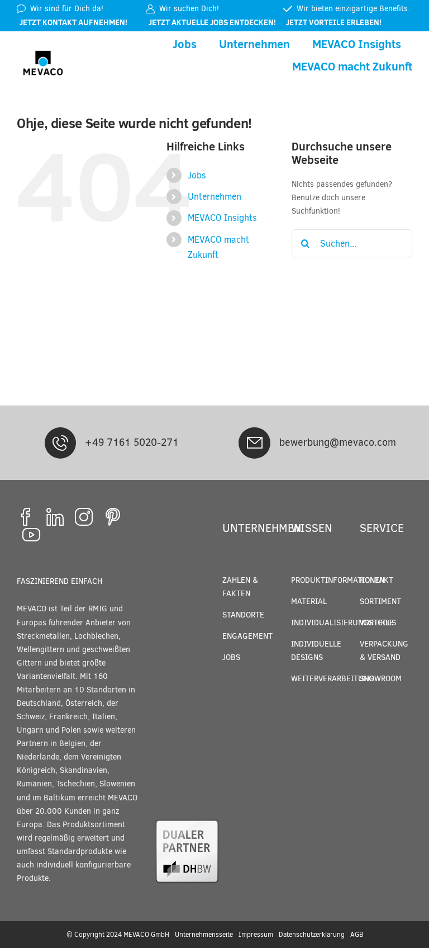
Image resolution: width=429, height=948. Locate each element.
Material (309, 601)
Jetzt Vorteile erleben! (334, 22)
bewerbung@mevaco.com (337, 442)
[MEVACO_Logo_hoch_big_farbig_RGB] (43, 48)
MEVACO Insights (222, 218)
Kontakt (376, 580)
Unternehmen (214, 196)
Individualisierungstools (343, 622)
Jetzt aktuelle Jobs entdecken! (212, 22)
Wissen (311, 528)
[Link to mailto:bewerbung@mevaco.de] (254, 443)
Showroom (381, 678)
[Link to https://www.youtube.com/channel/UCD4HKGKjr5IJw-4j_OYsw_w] (31, 535)
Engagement (247, 636)
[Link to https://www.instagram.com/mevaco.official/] (84, 517)
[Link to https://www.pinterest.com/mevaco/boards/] (113, 517)
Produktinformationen (337, 580)
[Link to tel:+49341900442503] (60, 443)
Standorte (243, 615)
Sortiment (380, 601)
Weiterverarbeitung (332, 678)
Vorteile (377, 622)
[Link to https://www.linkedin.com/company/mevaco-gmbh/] (55, 517)
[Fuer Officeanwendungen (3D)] (187, 821)
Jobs (197, 175)
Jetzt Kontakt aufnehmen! (73, 22)
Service (382, 528)
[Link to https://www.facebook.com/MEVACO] (26, 517)
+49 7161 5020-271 (132, 442)
